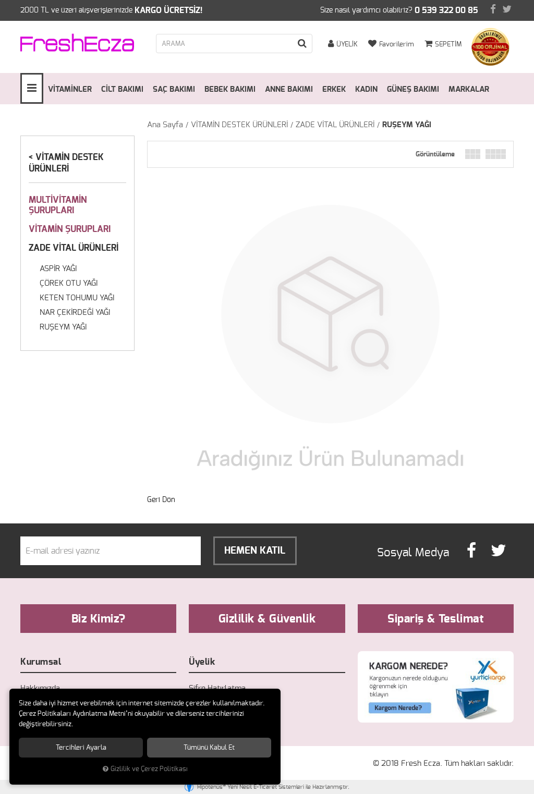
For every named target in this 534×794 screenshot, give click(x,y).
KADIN (366, 89)
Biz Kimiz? (98, 619)
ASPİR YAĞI (58, 269)
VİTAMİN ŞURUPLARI (70, 229)
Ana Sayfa (165, 125)
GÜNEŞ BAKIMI (413, 89)
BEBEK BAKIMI (230, 89)
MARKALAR (468, 89)
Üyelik (202, 661)
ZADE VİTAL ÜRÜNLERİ (335, 125)
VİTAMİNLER (70, 89)
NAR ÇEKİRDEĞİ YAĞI (75, 312)
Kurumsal (40, 661)
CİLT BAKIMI (122, 89)
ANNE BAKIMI (289, 89)
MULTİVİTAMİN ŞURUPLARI (58, 205)
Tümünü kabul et (209, 747)
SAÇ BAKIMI (174, 89)
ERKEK (334, 89)
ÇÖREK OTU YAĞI (69, 283)
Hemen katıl (254, 551)
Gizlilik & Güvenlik (267, 619)
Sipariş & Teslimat (435, 619)
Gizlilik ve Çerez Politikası (149, 769)
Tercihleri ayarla (81, 747)
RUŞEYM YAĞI (406, 125)
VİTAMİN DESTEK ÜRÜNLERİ (239, 125)
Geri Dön (161, 500)
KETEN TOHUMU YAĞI (77, 298)
